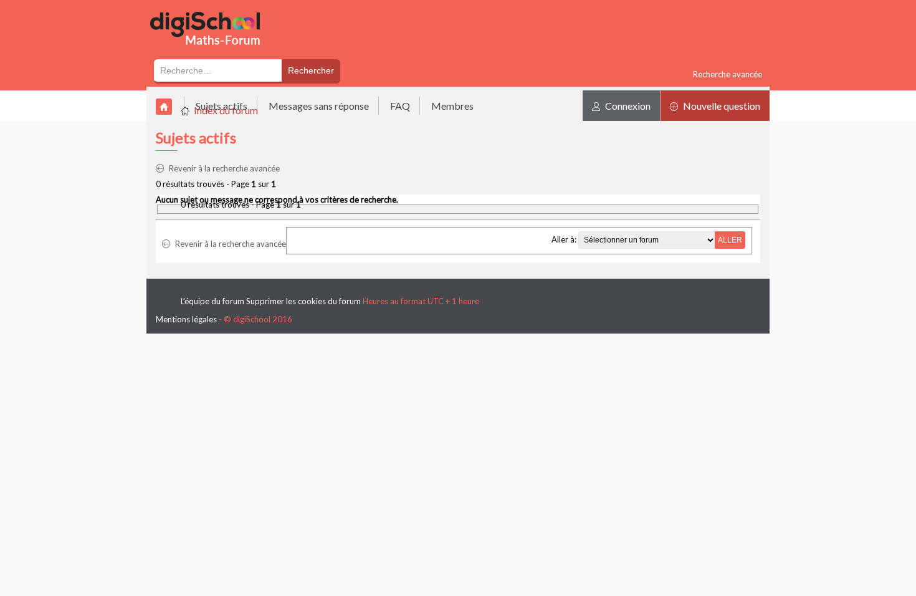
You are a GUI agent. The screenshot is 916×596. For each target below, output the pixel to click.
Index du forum (226, 110)
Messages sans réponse (319, 106)
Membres (452, 106)
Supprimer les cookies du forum (303, 301)
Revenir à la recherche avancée (223, 168)
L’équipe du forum (212, 301)
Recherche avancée (727, 74)
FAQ (400, 106)
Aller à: (563, 239)
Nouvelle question (720, 106)
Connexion (627, 106)
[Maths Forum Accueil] (213, 51)
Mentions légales (186, 319)
